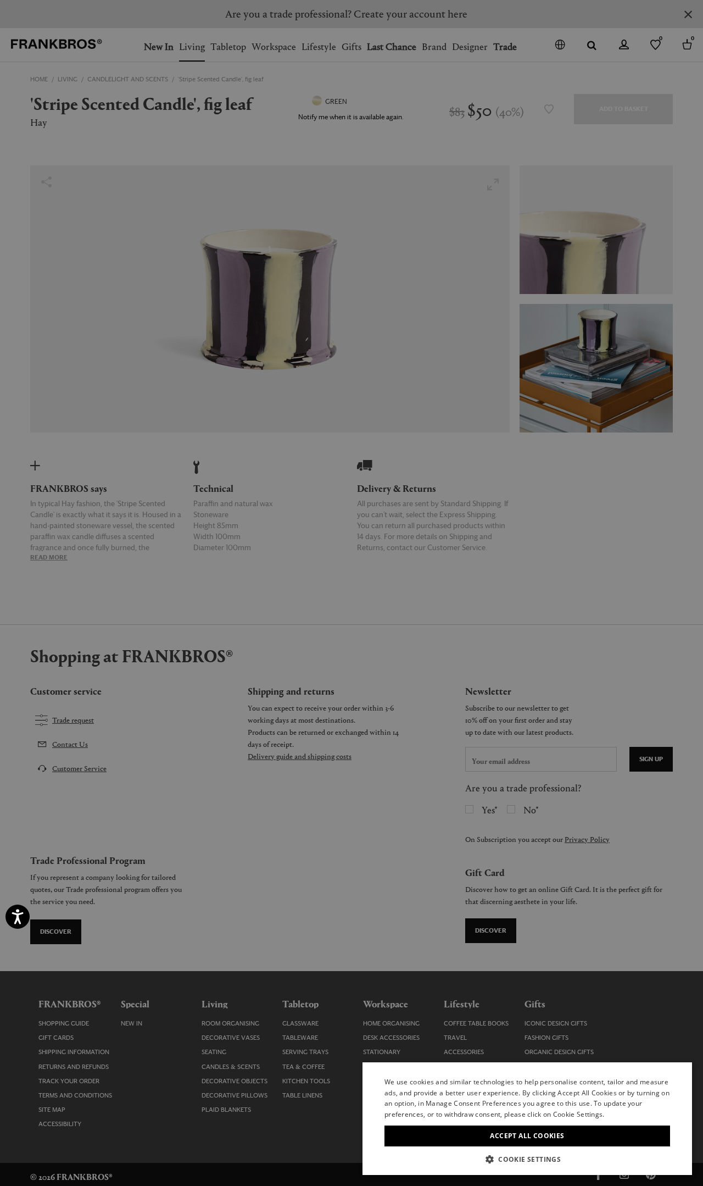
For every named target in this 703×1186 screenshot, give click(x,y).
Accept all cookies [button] (527, 1135)
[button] (527, 1159)
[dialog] (351, 593)
